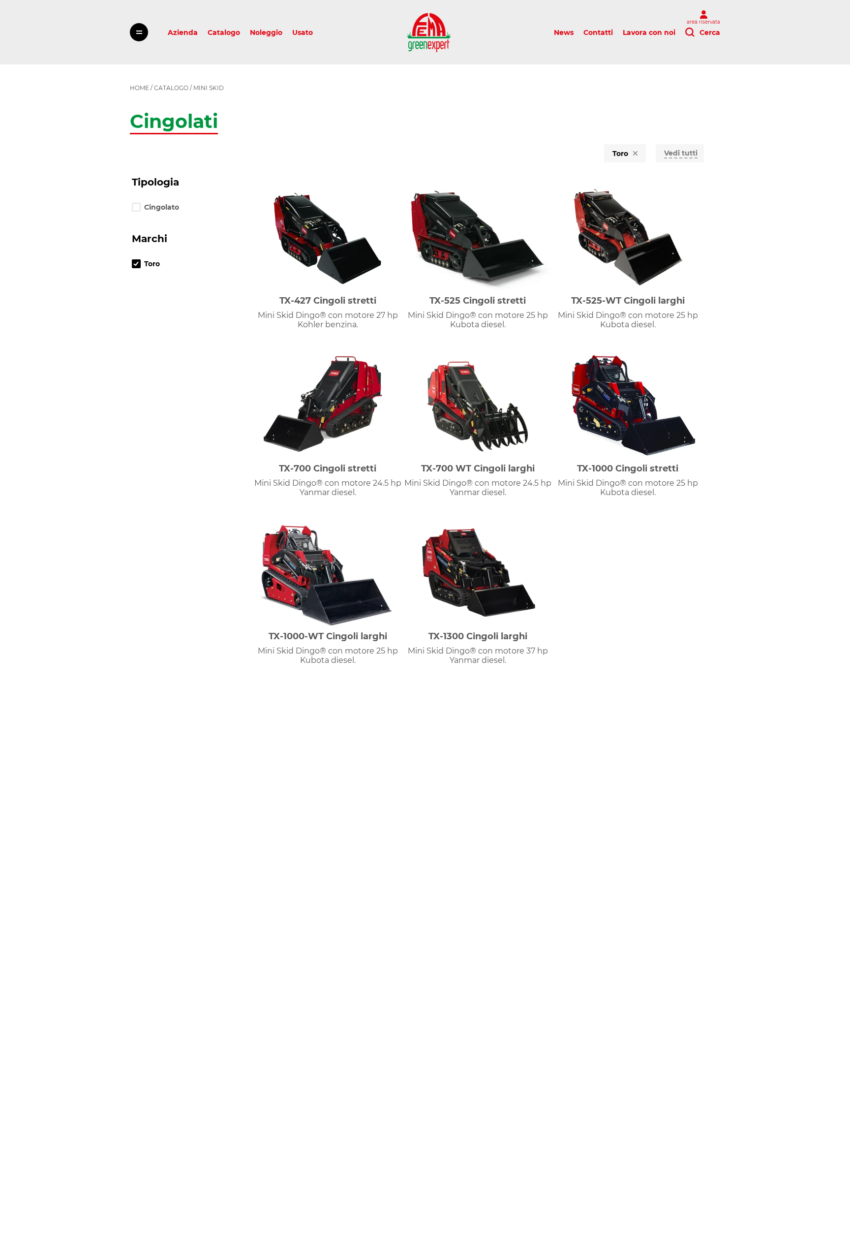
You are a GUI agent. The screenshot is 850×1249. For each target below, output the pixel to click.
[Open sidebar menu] (139, 32)
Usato (302, 32)
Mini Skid (208, 88)
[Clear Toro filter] (635, 153)
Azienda (183, 32)
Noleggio (266, 32)
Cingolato (161, 207)
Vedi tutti (681, 153)
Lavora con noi (649, 32)
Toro (152, 263)
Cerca (709, 32)
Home (139, 88)
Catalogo (224, 32)
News (564, 32)
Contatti (598, 32)
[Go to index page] (428, 32)
